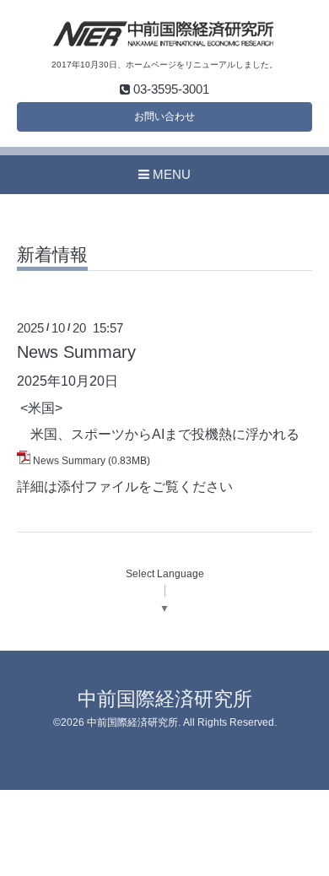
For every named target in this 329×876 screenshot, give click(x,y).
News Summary (76, 352)
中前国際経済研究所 (165, 699)
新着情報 (52, 255)
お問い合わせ (164, 116)
